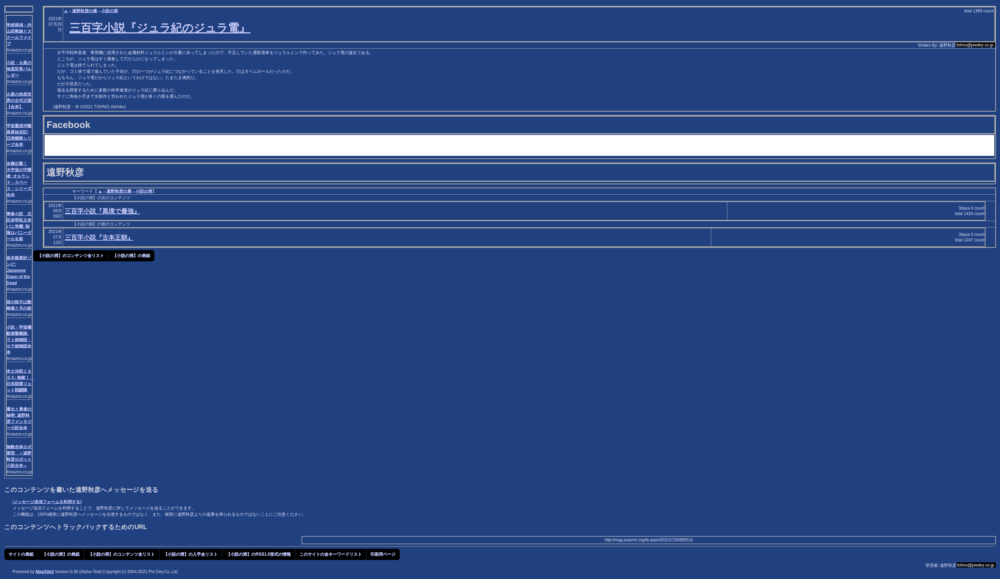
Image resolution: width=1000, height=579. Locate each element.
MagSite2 (45, 571)
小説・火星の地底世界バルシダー (19, 68)
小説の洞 (109, 11)
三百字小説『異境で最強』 (102, 210)
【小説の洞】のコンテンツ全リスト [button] (71, 255)
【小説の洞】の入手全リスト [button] (191, 554)
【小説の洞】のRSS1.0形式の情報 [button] (258, 554)
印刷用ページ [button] (383, 554)
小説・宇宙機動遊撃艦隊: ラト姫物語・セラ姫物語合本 (19, 339)
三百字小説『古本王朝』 (99, 237)
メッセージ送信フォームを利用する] (48, 502)
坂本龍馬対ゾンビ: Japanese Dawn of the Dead (19, 270)
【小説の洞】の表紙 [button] (131, 255)
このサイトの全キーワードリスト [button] (330, 554)
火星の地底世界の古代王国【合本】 (19, 100)
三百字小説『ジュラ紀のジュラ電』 (160, 27)
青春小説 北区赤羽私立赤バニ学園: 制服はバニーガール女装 (19, 226)
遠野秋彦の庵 (84, 11)
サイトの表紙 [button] (21, 554)
